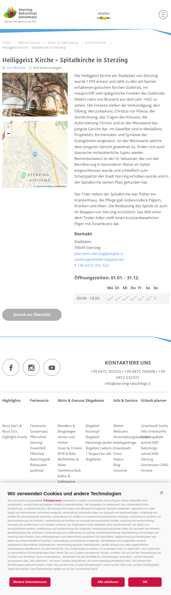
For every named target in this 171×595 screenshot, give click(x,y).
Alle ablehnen (108, 582)
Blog (116, 464)
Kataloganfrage (124, 442)
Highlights (11, 400)
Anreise (147, 470)
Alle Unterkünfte (153, 431)
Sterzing (36, 442)
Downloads (122, 448)
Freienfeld (37, 448)
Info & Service (125, 400)
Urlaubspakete (152, 437)
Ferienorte (39, 400)
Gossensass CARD (154, 464)
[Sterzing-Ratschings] (28, 14)
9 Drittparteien (52, 500)
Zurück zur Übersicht (32, 314)
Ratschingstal (40, 459)
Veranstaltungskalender (131, 437)
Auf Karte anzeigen (47, 67)
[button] (161, 493)
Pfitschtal (37, 453)
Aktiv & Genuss (71, 400)
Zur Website (16, 67)
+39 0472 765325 (106, 371)
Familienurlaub (69, 470)
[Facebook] (10, 367)
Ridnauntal (38, 464)
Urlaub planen (154, 400)
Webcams (120, 431)
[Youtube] (51, 367)
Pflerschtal (38, 437)
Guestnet (120, 470)
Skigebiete (95, 400)
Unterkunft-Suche (154, 425)
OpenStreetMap (45, 186)
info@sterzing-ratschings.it (128, 383)
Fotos (117, 453)
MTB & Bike (67, 453)
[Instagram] (31, 367)
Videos (118, 459)
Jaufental (36, 470)
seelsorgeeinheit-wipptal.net (99, 259)
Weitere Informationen (30, 582)
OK (145, 582)
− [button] (8, 133)
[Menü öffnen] (163, 14)
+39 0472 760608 (139, 371)
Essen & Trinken (70, 448)
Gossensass (39, 431)
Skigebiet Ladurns (99, 448)
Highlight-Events (14, 437)
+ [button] (8, 127)
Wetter (118, 425)
